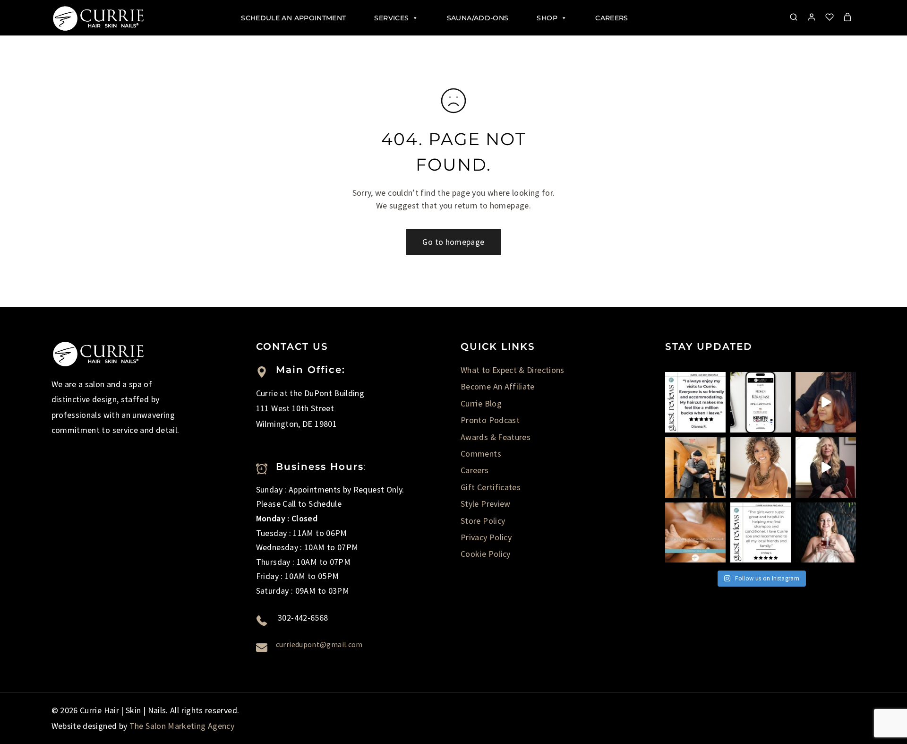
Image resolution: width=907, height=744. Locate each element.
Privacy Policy (486, 537)
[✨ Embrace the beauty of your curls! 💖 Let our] (760, 467)
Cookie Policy (486, 553)
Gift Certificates (491, 487)
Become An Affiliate (498, 386)
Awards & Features (496, 437)
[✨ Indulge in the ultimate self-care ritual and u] (826, 532)
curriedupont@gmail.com (319, 644)
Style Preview (486, 503)
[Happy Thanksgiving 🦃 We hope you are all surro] (695, 467)
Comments (481, 453)
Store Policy (483, 520)
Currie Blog (481, 403)
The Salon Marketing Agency (181, 725)
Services (391, 18)
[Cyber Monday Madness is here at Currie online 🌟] (760, 402)
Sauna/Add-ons (478, 18)
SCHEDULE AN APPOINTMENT (293, 18)
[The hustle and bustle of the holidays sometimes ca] (695, 532)
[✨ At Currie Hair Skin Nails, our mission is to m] (695, 402)
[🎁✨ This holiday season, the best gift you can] (760, 532)
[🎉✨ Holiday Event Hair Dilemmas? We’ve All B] (826, 402)
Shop (547, 18)
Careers (611, 18)
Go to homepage (453, 241)
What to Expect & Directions (513, 369)
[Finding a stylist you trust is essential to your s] (826, 467)
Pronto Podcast (490, 420)
